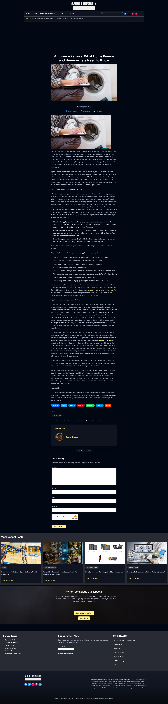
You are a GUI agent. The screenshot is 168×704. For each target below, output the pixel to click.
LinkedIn (72, 405)
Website (54, 506)
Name (54, 488)
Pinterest (80, 405)
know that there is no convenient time (100, 290)
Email (54, 497)
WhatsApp (90, 405)
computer (101, 683)
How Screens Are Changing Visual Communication (104, 572)
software (109, 683)
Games (4, 567)
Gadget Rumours (80, 698)
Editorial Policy (110, 420)
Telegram (99, 405)
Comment (56, 467)
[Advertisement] (83, 36)
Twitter (64, 405)
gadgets (65, 345)
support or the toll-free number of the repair (80, 209)
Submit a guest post (111, 688)
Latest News (9, 648)
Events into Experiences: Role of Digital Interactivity (146, 572)
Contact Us (84, 618)
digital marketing (133, 683)
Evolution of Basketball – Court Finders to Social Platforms (19, 573)
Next (89, 450)
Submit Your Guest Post (84, 613)
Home (26, 18)
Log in (140, 13)
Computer (8, 640)
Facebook (55, 405)
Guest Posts (57, 415)
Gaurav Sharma (72, 111)
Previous (80, 450)
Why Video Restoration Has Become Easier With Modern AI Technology (61, 573)
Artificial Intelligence (50, 567)
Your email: (62, 646)
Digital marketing (133, 567)
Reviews (7, 651)
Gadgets (7, 645)
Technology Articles (35, 18)
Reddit (108, 405)
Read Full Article (8, 581)
